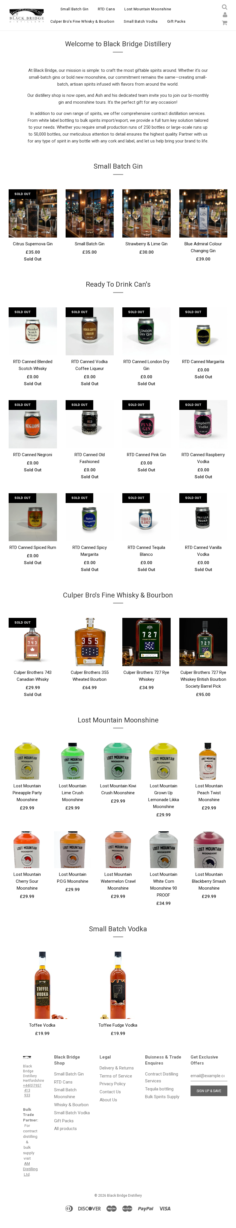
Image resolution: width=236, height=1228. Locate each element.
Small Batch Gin (74, 9)
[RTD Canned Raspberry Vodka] (203, 433)
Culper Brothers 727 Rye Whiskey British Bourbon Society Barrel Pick (203, 679)
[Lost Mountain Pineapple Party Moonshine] (27, 771)
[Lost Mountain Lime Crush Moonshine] (72, 771)
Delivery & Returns (117, 1068)
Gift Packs (176, 21)
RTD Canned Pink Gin (146, 454)
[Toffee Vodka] (42, 1009)
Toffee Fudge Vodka (117, 1025)
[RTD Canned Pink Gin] (146, 433)
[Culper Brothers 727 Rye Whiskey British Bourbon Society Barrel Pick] (203, 661)
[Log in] (225, 14)
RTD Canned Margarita (203, 361)
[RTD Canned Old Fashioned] (90, 433)
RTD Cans (106, 9)
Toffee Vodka (42, 1025)
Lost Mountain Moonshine (147, 9)
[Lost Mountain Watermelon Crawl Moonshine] (118, 860)
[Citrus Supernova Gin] (33, 232)
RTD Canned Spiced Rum (32, 547)
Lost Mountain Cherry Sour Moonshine (27, 881)
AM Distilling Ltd (30, 1169)
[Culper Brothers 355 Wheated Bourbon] (90, 661)
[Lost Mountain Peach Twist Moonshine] (209, 771)
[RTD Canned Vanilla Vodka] (203, 526)
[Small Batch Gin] (90, 232)
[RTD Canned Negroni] (33, 433)
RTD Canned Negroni (32, 454)
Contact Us (110, 1091)
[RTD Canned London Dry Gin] (146, 340)
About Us (108, 1099)
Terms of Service (116, 1076)
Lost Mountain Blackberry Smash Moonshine (209, 881)
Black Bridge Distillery (124, 1196)
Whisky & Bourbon (71, 1104)
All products (65, 1128)
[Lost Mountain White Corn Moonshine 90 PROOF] (163, 860)
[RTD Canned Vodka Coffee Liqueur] (90, 340)
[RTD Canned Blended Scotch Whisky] (33, 340)
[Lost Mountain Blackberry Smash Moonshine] (209, 860)
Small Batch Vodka (141, 21)
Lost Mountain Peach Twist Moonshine (209, 792)
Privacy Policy (112, 1083)
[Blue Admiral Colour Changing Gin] (203, 232)
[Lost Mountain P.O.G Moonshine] (72, 860)
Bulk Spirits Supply (162, 1096)
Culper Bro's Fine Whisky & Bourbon (82, 21)
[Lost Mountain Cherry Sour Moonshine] (27, 860)
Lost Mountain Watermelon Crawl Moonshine (118, 881)
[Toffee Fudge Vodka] (117, 1009)
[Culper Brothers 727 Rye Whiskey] (146, 661)
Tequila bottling (159, 1089)
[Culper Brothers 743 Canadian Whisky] (33, 661)
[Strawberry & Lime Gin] (146, 232)
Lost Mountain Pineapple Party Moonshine (27, 792)
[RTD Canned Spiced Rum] (33, 512)
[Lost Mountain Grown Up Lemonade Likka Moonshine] (163, 771)
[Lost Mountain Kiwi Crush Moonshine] (118, 771)
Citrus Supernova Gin (33, 243)
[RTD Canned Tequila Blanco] (146, 526)
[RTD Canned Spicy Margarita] (90, 526)
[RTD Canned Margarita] (203, 340)
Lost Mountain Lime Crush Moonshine (72, 792)
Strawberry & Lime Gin (146, 243)
